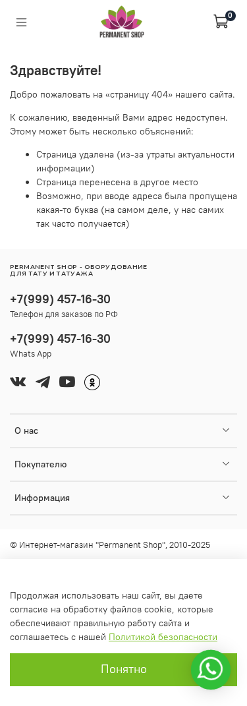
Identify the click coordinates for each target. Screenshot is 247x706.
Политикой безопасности (163, 637)
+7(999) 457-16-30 (60, 299)
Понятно (124, 669)
